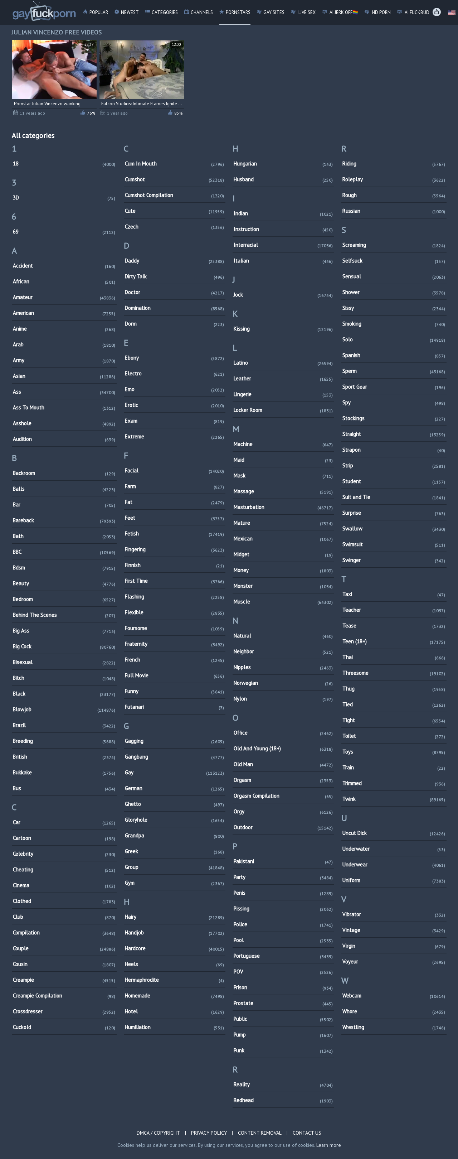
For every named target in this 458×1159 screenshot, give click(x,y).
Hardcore (174, 948)
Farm (174, 486)
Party (283, 877)
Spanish (393, 355)
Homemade (174, 995)
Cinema (64, 885)
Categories (165, 12)
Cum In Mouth (174, 163)
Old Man (283, 764)
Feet (174, 517)
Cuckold (64, 1027)
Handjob (174, 932)
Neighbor (283, 651)
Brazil (64, 725)
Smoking (393, 323)
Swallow (393, 528)
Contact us (307, 1132)
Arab (64, 344)
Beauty (64, 583)
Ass (64, 391)
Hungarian (283, 163)
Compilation (64, 932)
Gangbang (174, 756)
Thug (393, 688)
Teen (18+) (393, 641)
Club (64, 916)
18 (64, 163)
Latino (283, 362)
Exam (174, 420)
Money (283, 570)
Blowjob (64, 709)
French (174, 659)
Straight (393, 434)
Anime (64, 328)
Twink (393, 798)
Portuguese (283, 955)
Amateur (64, 297)
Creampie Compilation (64, 995)
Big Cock (64, 646)
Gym (174, 882)
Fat (174, 502)
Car (64, 822)
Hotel (174, 1011)
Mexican (283, 538)
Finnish (174, 565)
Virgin (393, 945)
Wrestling (393, 1027)
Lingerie (283, 394)
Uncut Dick (393, 832)
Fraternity (174, 643)
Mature (283, 522)
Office (283, 732)
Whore (393, 1011)
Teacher (393, 609)
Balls (64, 488)
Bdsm (64, 567)
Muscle (283, 601)
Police (283, 924)
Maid (283, 459)
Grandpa (174, 835)
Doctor (174, 292)
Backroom (64, 473)
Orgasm (283, 779)
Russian (393, 210)
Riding (393, 163)
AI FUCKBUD (416, 12)
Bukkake (64, 772)
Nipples (283, 667)
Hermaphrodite (174, 979)
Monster (283, 585)
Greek (174, 851)
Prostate (283, 1003)
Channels (202, 12)
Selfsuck (393, 260)
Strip (393, 465)
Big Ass (64, 630)
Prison (283, 987)
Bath (64, 536)
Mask (283, 475)
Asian (64, 375)
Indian (283, 213)
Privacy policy (209, 1132)
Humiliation (174, 1027)
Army (64, 360)
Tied (393, 704)
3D (64, 197)
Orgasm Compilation (283, 795)
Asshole (64, 423)
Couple (64, 948)
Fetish (174, 533)
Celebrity (64, 853)
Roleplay (393, 179)
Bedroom (64, 599)
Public (283, 1018)
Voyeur (393, 961)
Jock (283, 294)
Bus (64, 788)
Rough (393, 195)
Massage (283, 491)
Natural (283, 635)
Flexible (174, 612)
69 (64, 231)
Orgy (283, 811)
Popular (98, 12)
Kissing (283, 328)
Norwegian (283, 682)
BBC (64, 551)
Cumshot (174, 179)
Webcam (393, 995)
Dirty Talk (174, 276)
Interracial (283, 244)
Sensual (393, 276)
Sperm (393, 370)
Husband (283, 179)
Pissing (283, 908)
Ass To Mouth (64, 407)
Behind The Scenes (64, 614)
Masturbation (283, 507)
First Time (174, 580)
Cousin (64, 964)
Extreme (174, 436)
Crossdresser (64, 1011)
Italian (283, 260)
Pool (283, 940)
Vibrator (393, 914)
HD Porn (381, 12)
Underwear (393, 864)
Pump (283, 1034)
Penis (283, 892)
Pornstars (238, 12)
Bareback (64, 520)
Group (174, 867)
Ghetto (174, 803)
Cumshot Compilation (174, 195)
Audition (64, 439)
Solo (393, 339)
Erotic (174, 404)
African (64, 281)
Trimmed (393, 783)
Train (393, 767)
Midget (283, 554)
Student (393, 481)
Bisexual (64, 662)
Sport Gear (393, 386)
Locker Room (283, 410)
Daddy (174, 260)
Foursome (174, 628)
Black (64, 693)
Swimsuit (393, 544)
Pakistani (283, 861)
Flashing (174, 596)
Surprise (393, 512)
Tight (393, 720)
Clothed (64, 901)
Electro (174, 373)
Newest (130, 12)
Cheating (64, 869)
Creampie (64, 979)
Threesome (393, 672)
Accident (64, 265)
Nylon (283, 698)
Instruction (283, 229)
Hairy (174, 916)
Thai (393, 657)
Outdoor (283, 827)
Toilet (393, 735)
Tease (393, 625)
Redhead (283, 1100)
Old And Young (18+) (283, 748)
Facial (174, 470)
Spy (393, 402)
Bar (64, 504)
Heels (174, 964)
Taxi (393, 594)
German (174, 788)
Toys (393, 751)
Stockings (393, 418)
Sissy (393, 307)
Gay (174, 772)
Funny (174, 691)
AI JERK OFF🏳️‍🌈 (343, 12)
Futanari (174, 706)
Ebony (174, 357)
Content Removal (260, 1132)
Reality (283, 1084)
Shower (393, 292)
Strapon (393, 449)
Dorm (174, 323)
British (64, 756)
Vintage (393, 930)
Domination (174, 307)
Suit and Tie (393, 497)
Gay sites (273, 12)
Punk (283, 1050)
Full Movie (174, 675)
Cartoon (64, 838)
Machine (283, 444)
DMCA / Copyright (158, 1132)
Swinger (393, 560)
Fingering (174, 549)
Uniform (393, 880)
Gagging (174, 740)
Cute (174, 210)
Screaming (393, 244)
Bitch (64, 677)
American (64, 312)
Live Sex (306, 12)
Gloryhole (174, 819)
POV (283, 971)
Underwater (393, 848)
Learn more (328, 1145)
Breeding (64, 740)
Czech (174, 226)
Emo (174, 389)
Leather (283, 378)
